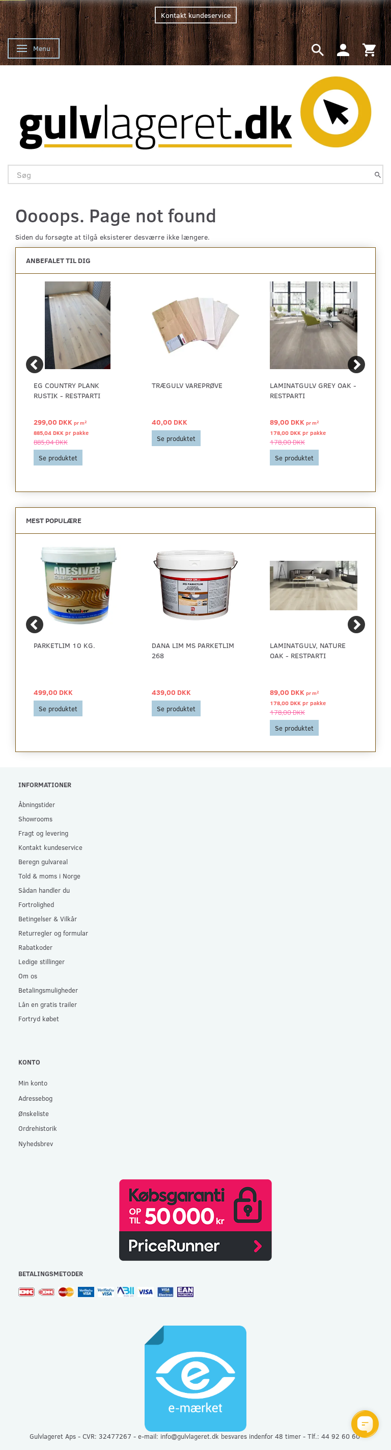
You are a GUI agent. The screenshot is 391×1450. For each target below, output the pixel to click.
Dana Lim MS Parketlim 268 (193, 650)
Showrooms (35, 818)
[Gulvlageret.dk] (195, 110)
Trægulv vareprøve (187, 385)
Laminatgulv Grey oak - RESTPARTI (313, 390)
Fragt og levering (43, 832)
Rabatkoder (35, 947)
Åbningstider (36, 804)
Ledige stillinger (41, 961)
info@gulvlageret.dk (189, 1436)
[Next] (356, 364)
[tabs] (317, 49)
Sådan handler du (44, 890)
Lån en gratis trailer (47, 1004)
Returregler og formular (53, 932)
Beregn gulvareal (43, 861)
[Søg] (378, 174)
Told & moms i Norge (49, 875)
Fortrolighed (36, 904)
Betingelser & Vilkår (47, 918)
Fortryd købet (38, 1018)
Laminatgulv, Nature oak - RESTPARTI (308, 650)
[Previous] (34, 364)
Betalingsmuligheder (48, 990)
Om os (27, 975)
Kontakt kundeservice (196, 15)
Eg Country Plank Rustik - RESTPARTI (67, 390)
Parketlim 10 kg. (64, 645)
